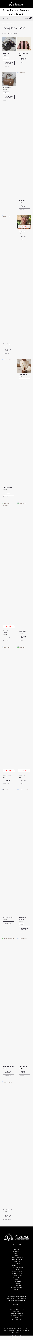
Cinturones (17, 1281)
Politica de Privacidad (16, 1313)
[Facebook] (16, 1244)
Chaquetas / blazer (17, 1267)
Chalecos (17, 1263)
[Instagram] (13, 1244)
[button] (7, 18)
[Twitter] (20, 1244)
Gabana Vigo (16, 1249)
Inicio (3, 23)
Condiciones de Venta (16, 1315)
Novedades (16, 1251)
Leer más (23, 236)
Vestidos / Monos (17, 1275)
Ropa (16, 1255)
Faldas (17, 1269)
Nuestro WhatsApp (16, 1287)
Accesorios (16, 1277)
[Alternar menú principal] (3, 18)
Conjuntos (17, 1261)
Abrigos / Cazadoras (17, 1257)
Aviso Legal (16, 1311)
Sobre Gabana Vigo (16, 1319)
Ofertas (16, 1253)
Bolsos (17, 1279)
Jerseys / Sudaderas (17, 1271)
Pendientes (17, 1285)
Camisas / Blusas (17, 1259)
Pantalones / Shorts (17, 1273)
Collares (17, 1283)
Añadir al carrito (24, 59)
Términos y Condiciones (16, 1309)
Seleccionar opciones (9, 63)
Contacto (16, 1289)
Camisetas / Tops (17, 1265)
